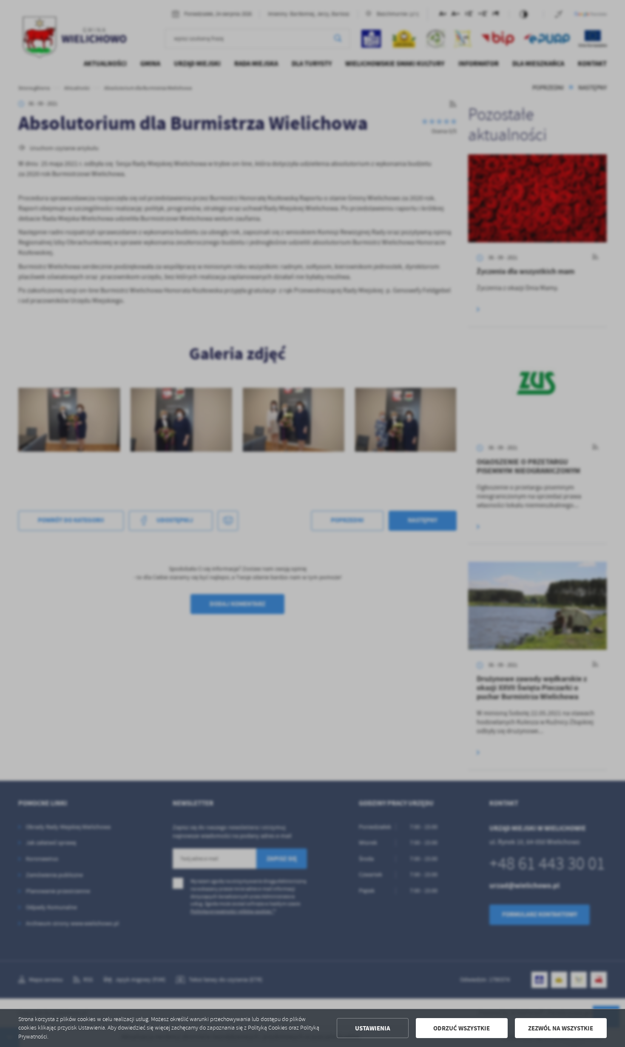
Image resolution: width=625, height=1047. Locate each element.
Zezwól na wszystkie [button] (560, 1028)
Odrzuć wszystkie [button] (461, 1028)
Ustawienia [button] (372, 1028)
